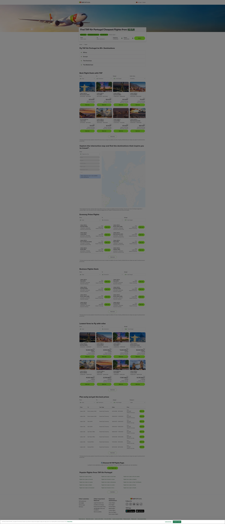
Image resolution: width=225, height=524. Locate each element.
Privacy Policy (69, 521)
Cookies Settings (168, 521)
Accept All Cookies (177, 521)
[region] (112, 522)
